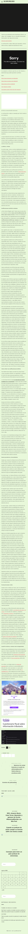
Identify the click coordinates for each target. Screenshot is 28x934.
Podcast (18, 17)
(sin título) (3, 914)
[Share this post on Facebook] (3, 755)
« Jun (2, 890)
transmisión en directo (8, 613)
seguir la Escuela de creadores (10, 636)
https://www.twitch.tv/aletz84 (8, 84)
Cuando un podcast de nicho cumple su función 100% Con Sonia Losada (14, 829)
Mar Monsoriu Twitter (6, 86)
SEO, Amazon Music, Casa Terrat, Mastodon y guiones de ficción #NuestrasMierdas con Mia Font (14, 817)
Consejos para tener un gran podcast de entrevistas (14, 854)
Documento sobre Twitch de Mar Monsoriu (11, 89)
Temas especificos (12, 20)
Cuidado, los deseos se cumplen (9, 908)
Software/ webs (14, 18)
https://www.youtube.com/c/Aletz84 (9, 81)
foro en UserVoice (15, 658)
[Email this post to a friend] (13, 755)
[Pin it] (9, 755)
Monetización (11, 17)
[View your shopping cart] (25, 2)
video (19, 20)
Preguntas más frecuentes (19, 654)
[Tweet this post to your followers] (6, 755)
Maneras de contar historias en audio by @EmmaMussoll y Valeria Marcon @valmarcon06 (14, 768)
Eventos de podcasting (14, 783)
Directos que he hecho (6, 40)
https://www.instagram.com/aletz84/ (9, 78)
